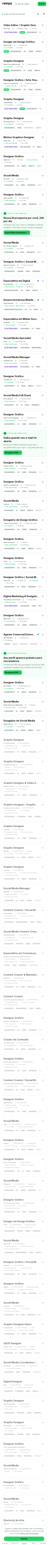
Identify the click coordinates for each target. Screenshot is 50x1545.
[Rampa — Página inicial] (7, 4)
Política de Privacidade (29, 1533)
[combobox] (38, 14)
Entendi (24, 1539)
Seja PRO (42, 3)
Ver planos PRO (11, 453)
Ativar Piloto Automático (16, 233)
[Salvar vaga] (43, 25)
